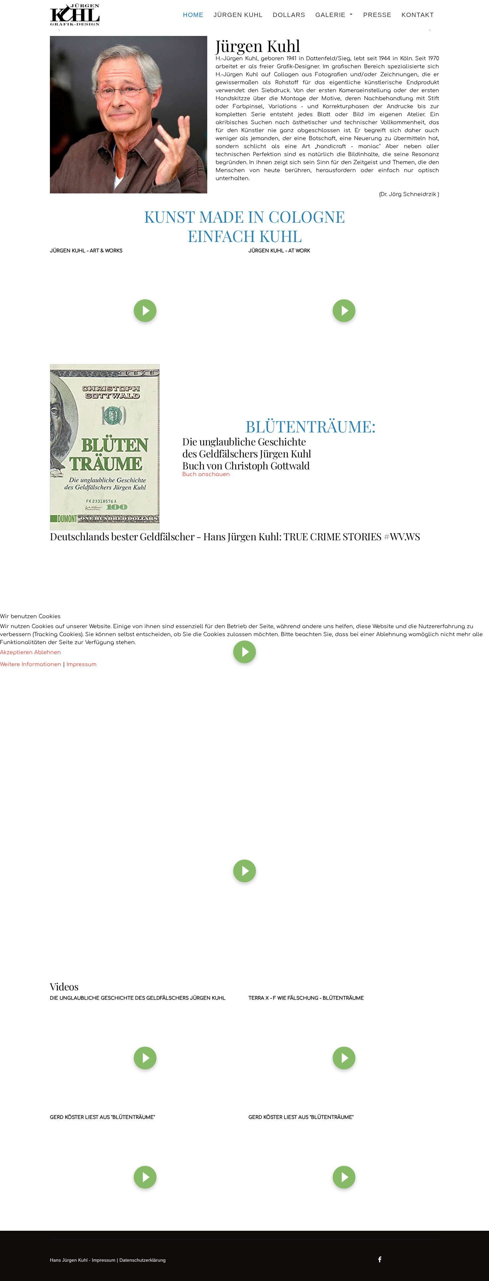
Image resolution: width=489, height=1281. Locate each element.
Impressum (81, 664)
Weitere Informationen (30, 664)
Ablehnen (47, 652)
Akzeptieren (16, 652)
